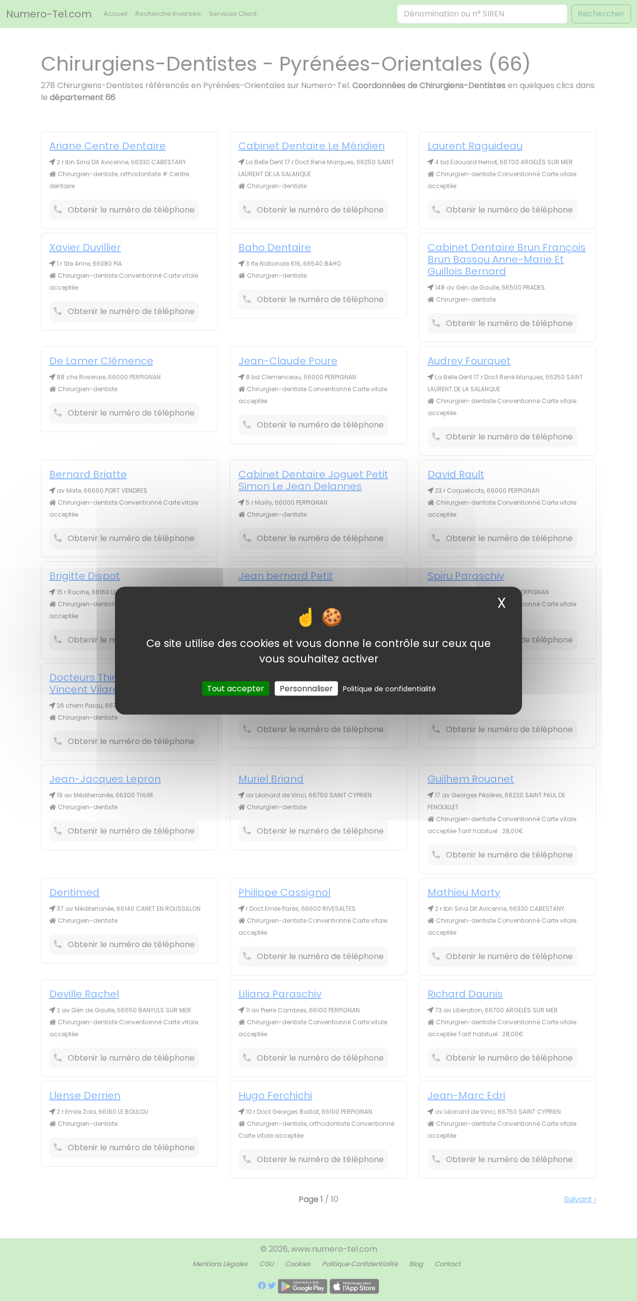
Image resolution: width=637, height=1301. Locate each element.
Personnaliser (306, 688)
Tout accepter (235, 688)
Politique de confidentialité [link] (389, 688)
